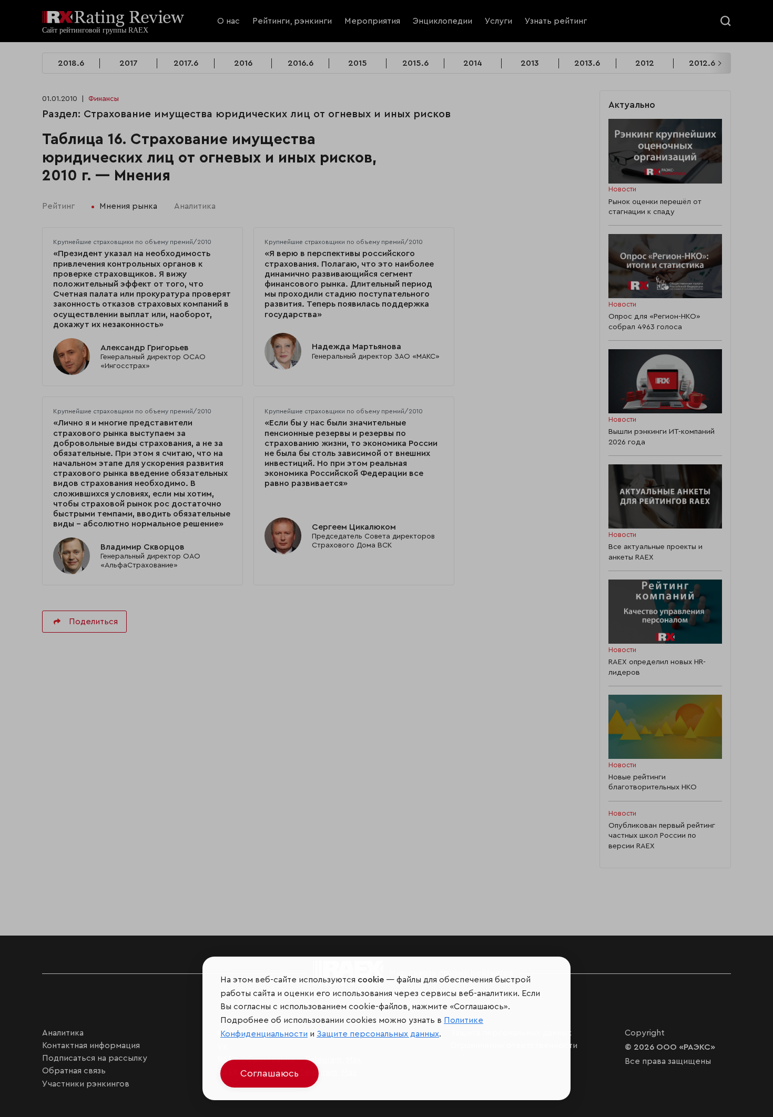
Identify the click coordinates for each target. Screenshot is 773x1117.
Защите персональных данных (378, 1034)
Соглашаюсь (269, 1073)
